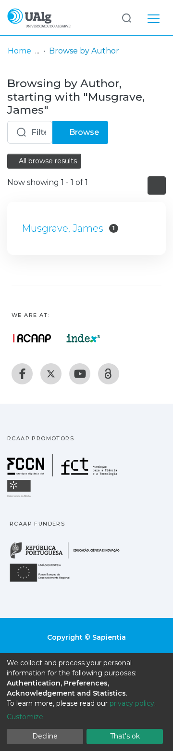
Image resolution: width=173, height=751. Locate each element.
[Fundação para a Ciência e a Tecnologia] (63, 473)
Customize (25, 716)
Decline (45, 736)
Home (19, 50)
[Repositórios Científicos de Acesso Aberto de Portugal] (32, 338)
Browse (83, 132)
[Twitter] (51, 373)
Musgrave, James (62, 228)
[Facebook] (22, 373)
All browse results (47, 161)
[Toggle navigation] (153, 17)
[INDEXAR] (83, 338)
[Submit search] (126, 18)
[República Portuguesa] (70, 557)
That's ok (125, 736)
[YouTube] (79, 373)
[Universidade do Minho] (20, 496)
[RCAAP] (108, 373)
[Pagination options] (157, 185)
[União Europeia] (45, 581)
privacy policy (132, 703)
